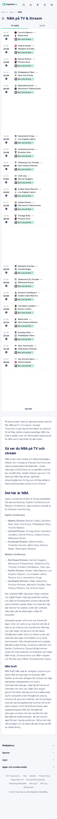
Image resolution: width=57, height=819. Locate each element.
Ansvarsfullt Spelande (35, 780)
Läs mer (28, 409)
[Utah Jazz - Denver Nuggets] (28, 179)
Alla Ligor (33, 783)
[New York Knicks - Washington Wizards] (28, 349)
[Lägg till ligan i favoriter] (3, 18)
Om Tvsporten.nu (13, 776)
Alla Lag (43, 783)
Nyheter (33, 776)
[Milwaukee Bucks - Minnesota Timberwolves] (28, 89)
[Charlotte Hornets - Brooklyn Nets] (28, 152)
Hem (3, 12)
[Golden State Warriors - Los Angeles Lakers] (28, 192)
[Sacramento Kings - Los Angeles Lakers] (28, 139)
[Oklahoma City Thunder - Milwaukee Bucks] (28, 283)
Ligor (11, 12)
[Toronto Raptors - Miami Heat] (28, 36)
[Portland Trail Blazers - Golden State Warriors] (28, 296)
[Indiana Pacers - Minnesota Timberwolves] (28, 206)
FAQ (25, 776)
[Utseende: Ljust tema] (45, 5)
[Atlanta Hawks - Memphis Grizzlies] (28, 49)
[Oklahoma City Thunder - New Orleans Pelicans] (28, 166)
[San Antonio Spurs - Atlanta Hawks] (28, 362)
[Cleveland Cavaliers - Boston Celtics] (28, 309)
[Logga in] (38, 5)
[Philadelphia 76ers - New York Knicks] (28, 75)
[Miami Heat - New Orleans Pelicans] (28, 322)
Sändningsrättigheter (17, 783)
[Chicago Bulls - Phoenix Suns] (28, 219)
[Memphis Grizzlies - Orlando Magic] (28, 269)
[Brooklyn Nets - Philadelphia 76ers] (28, 336)
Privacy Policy (44, 776)
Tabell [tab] (42, 26)
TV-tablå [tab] (15, 26)
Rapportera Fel (17, 780)
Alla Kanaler (28, 787)
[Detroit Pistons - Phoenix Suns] (28, 62)
